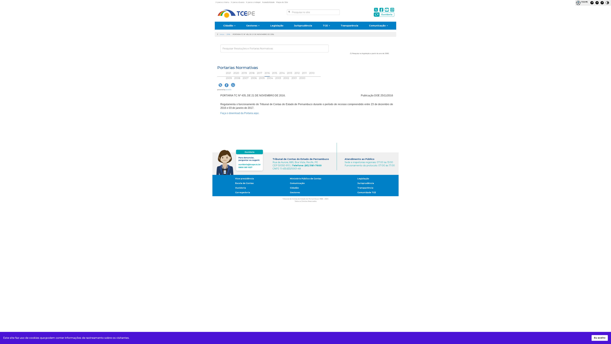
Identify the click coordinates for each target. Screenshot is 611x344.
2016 (228, 34)
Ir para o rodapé (253, 2)
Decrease (597, 3)
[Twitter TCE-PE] (376, 10)
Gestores (252, 25)
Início (222, 34)
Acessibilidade (268, 2)
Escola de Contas (244, 183)
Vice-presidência (244, 178)
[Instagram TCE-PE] (392, 10)
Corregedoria (242, 192)
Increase (592, 3)
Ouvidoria (240, 188)
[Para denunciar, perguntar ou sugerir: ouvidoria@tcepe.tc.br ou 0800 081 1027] (240, 162)
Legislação (276, 25)
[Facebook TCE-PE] (381, 10)
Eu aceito (599, 337)
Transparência (349, 25)
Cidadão (228, 25)
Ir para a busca (237, 2)
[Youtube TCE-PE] (387, 10)
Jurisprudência (303, 25)
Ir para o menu (222, 2)
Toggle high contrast (607, 3)
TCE (325, 25)
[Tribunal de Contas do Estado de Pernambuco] (236, 14)
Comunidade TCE (366, 192)
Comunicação (377, 25)
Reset (602, 3)
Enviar (225, 58)
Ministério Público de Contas (305, 178)
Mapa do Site (282, 2)
